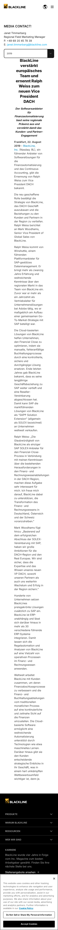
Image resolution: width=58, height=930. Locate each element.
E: (25, 44)
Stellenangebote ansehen (20, 872)
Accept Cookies (29, 924)
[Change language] (45, 6)
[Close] (54, 878)
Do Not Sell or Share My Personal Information (29, 915)
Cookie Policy (26, 908)
